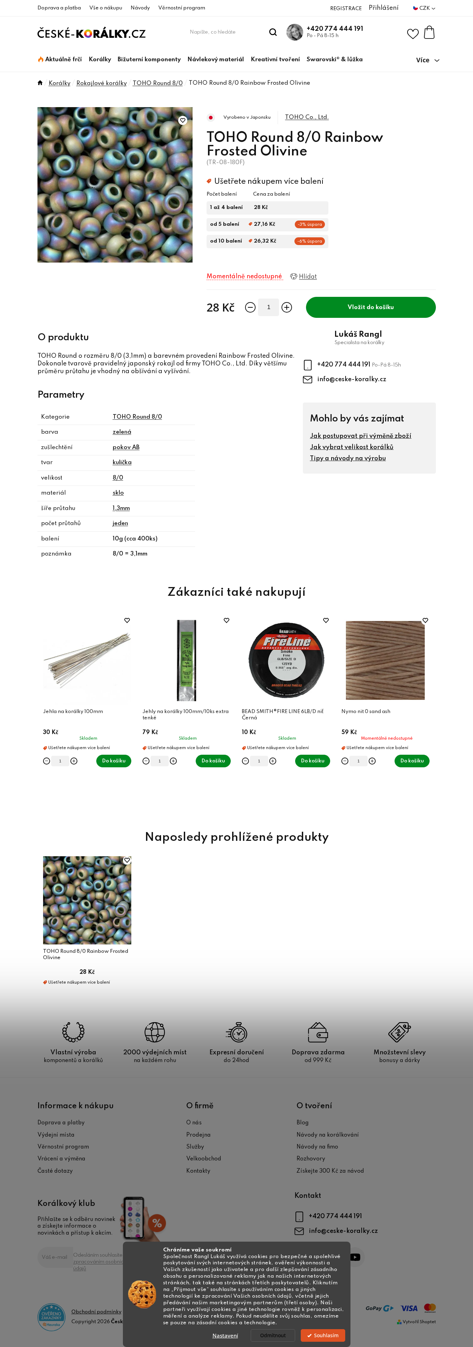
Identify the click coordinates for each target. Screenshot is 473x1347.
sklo (118, 493)
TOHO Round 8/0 (137, 417)
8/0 (118, 478)
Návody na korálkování (328, 1135)
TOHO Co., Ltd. (307, 117)
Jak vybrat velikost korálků (352, 447)
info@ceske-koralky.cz (351, 379)
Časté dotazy (55, 1171)
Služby (195, 1147)
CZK (425, 8)
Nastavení (225, 1335)
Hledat (273, 32)
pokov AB (126, 448)
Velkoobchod (203, 1159)
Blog (303, 1123)
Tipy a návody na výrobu (348, 458)
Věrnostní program (181, 8)
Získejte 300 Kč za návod (330, 1171)
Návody (140, 8)
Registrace (346, 8)
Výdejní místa (56, 1135)
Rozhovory (311, 1159)
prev (43, 715)
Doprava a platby (61, 1123)
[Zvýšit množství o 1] (286, 307)
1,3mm (121, 508)
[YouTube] (355, 1257)
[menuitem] (60, 60)
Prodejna (198, 1135)
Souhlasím (326, 1335)
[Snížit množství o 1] (250, 307)
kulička (122, 463)
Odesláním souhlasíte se (101, 1262)
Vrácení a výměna (61, 1159)
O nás (194, 1123)
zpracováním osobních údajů (99, 1265)
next (430, 715)
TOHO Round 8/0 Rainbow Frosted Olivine (85, 954)
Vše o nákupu (105, 8)
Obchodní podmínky (96, 1312)
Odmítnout (273, 1335)
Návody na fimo (317, 1147)
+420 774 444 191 (335, 29)
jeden (120, 523)
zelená (122, 432)
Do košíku (380, 307)
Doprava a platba (59, 8)
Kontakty (198, 1171)
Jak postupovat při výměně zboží (360, 436)
